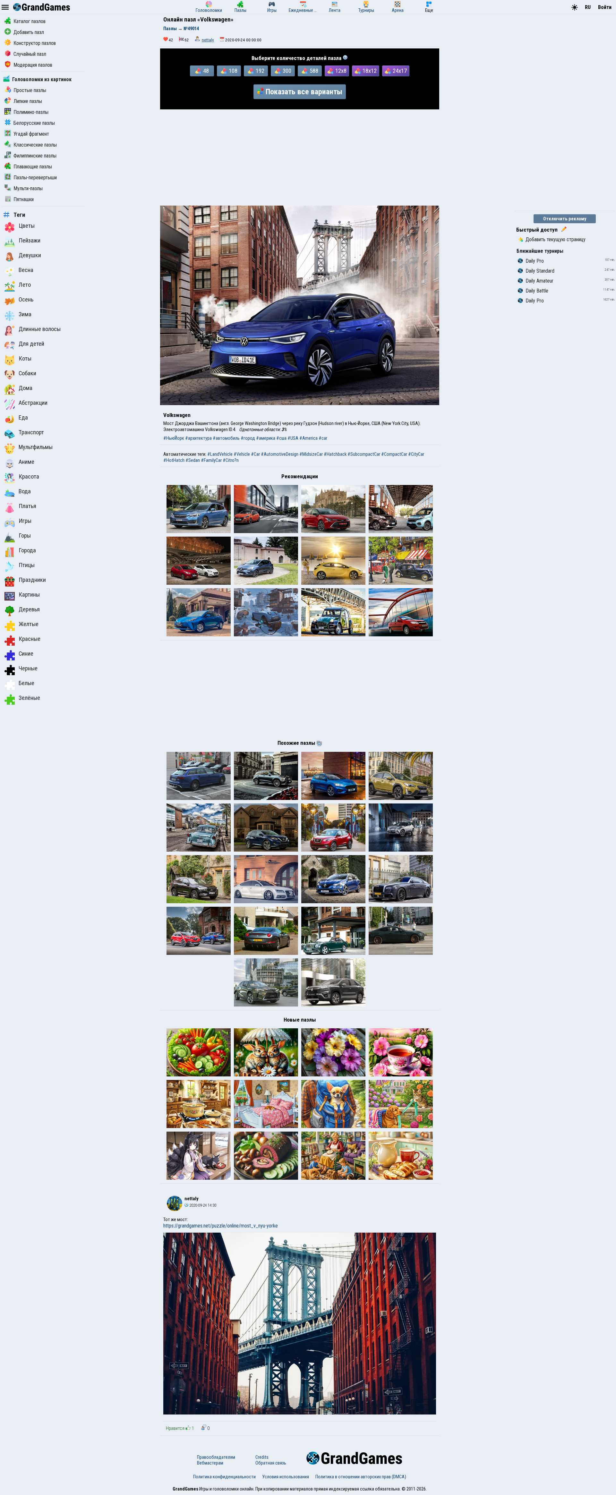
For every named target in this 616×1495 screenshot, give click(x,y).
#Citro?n (231, 460)
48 (206, 70)
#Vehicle (242, 454)
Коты (25, 358)
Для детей (31, 343)
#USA (292, 438)
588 (314, 70)
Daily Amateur (539, 281)
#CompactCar (394, 454)
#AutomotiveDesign (279, 454)
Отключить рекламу (564, 219)
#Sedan (192, 460)
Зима (25, 314)
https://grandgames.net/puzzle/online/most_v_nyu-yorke (220, 1226)
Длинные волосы (40, 329)
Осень (26, 299)
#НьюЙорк (173, 438)
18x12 (370, 70)
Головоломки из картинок (42, 79)
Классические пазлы (35, 145)
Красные (29, 638)
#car (323, 438)
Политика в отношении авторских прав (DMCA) (360, 1477)
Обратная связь (270, 1463)
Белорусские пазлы (34, 123)
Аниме (26, 461)
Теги (19, 214)
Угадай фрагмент (31, 134)
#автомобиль (226, 438)
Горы (25, 535)
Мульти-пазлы (28, 188)
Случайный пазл (29, 54)
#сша (281, 438)
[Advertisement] (299, 157)
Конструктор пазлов (34, 43)
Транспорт (31, 432)
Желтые (28, 624)
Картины (29, 594)
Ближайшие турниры (540, 251)
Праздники (32, 579)
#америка (265, 438)
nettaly (208, 40)
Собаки (27, 373)
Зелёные (29, 697)
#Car (255, 454)
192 (260, 70)
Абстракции (33, 402)
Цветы (27, 225)
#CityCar (416, 454)
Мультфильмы (36, 447)
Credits (262, 1457)
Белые (26, 683)
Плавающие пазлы (32, 167)
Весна (26, 270)
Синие (26, 653)
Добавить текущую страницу (556, 239)
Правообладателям (216, 1457)
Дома (25, 388)
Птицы (27, 565)
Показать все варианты (304, 91)
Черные (28, 668)
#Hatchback (335, 454)
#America (308, 438)
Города (27, 550)
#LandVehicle (220, 454)
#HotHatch (173, 460)
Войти (605, 7)
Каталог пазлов (29, 21)
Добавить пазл (28, 32)
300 (287, 70)
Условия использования (285, 1477)
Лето (25, 284)
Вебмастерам (210, 1463)
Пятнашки (23, 199)
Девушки (30, 255)
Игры (25, 520)
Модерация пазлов (32, 65)
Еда (23, 417)
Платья (27, 506)
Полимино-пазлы (30, 112)
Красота (29, 476)
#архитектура (198, 438)
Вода (25, 491)
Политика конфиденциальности (224, 1477)
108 (233, 70)
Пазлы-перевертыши (35, 177)
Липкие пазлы (27, 101)
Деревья (29, 609)
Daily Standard (540, 271)
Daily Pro (535, 261)
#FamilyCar (211, 460)
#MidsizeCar (311, 454)
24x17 (400, 70)
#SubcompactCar (363, 454)
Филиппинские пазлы (34, 156)
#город (248, 438)
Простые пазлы (29, 90)
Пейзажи (29, 240)
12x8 (340, 70)
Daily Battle (537, 291)
